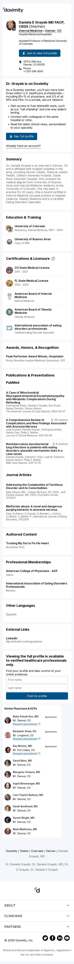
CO (59, 30)
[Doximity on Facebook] (52, 938)
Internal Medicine (31, 30)
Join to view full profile (42, 53)
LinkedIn (11, 638)
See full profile (24, 137)
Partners (12, 927)
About (9, 905)
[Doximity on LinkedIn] (59, 938)
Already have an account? (23, 146)
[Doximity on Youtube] (67, 938)
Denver (50, 30)
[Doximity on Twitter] (45, 938)
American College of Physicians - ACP (31, 571)
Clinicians (13, 916)
